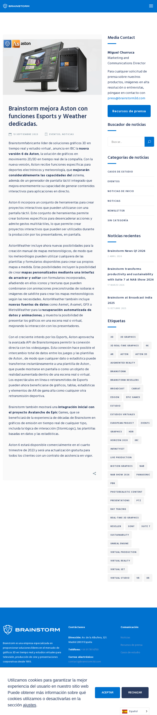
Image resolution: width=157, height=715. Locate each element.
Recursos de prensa (129, 111)
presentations (120, 500)
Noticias (68, 134)
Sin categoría (118, 220)
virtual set (117, 569)
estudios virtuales (122, 414)
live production (121, 457)
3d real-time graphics (124, 345)
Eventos (54, 134)
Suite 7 (145, 526)
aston (124, 354)
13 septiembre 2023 (25, 134)
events (145, 423)
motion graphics (121, 466)
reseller (115, 526)
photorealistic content (126, 491)
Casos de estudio (120, 171)
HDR (131, 431)
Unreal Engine (119, 543)
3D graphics (128, 336)
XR (148, 577)
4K (147, 345)
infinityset (117, 448)
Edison (114, 397)
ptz (139, 500)
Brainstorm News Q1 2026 (127, 250)
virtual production (123, 552)
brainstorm (118, 371)
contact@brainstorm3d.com (84, 661)
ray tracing (118, 509)
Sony (131, 526)
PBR (112, 483)
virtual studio (120, 577)
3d (112, 336)
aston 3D (141, 354)
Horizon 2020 (119, 440)
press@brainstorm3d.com (126, 98)
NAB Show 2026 (120, 474)
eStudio (115, 405)
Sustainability (119, 534)
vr (138, 577)
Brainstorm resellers (124, 379)
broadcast (117, 388)
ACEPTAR (107, 692)
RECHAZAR (135, 692)
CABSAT (136, 388)
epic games (133, 397)
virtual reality (120, 560)
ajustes (29, 705)
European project (122, 423)
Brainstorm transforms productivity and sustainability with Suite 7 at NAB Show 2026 (131, 274)
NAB (142, 466)
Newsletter (116, 210)
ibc (137, 440)
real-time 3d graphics (124, 517)
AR (112, 354)
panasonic (143, 474)
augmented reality (122, 362)
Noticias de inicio (121, 191)
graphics (116, 431)
